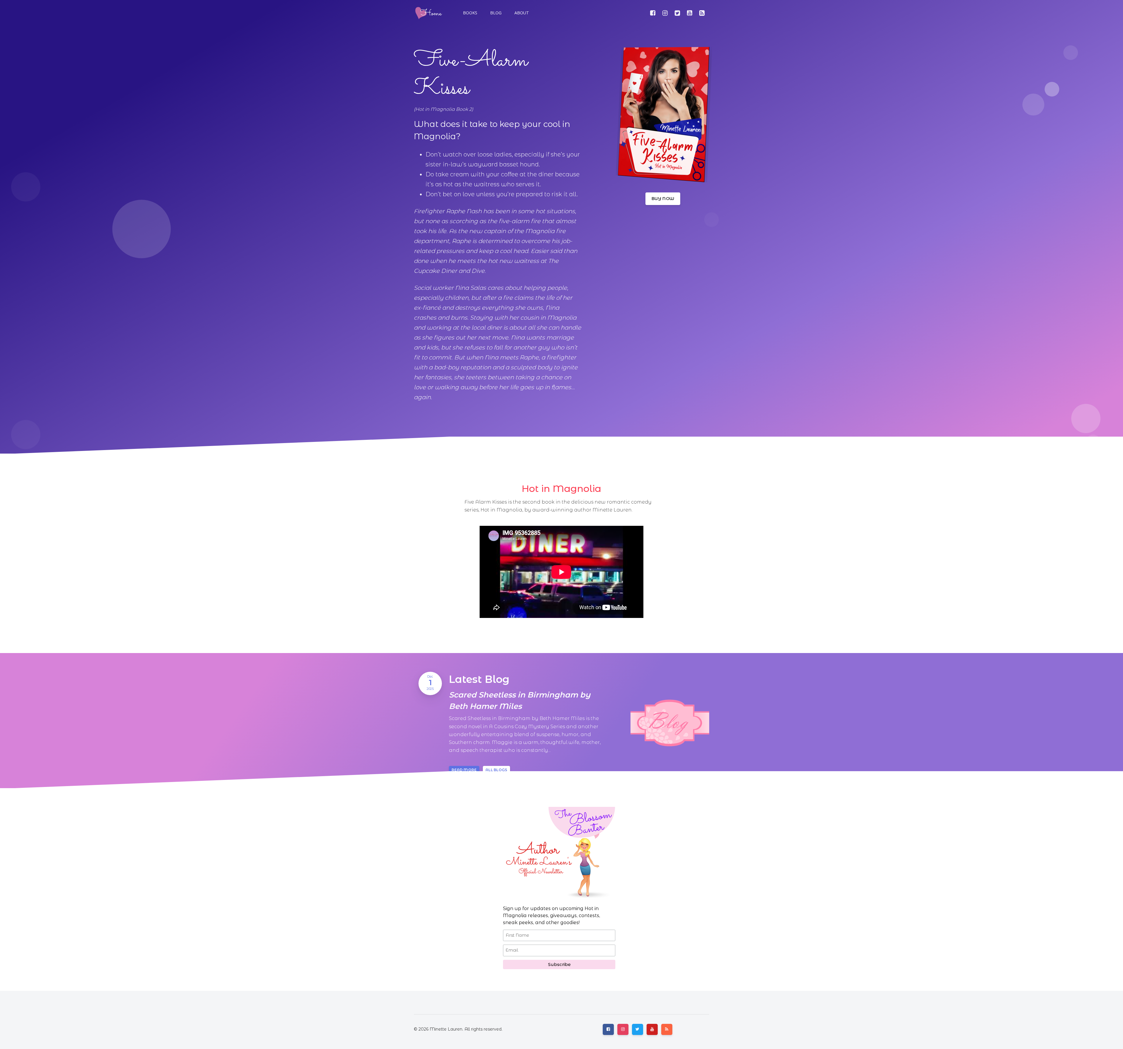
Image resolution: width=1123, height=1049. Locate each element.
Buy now (663, 198)
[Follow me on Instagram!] (665, 13)
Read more (464, 770)
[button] (495, 13)
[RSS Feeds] (702, 13)
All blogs (496, 770)
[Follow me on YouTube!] (690, 13)
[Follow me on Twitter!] (677, 13)
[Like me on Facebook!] (653, 13)
